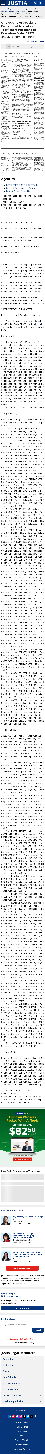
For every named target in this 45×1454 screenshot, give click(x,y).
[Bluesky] (28, 1416)
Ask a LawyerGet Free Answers (11, 1294)
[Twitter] (31, 1416)
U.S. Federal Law (11, 1383)
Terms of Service (22, 1440)
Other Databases (12, 1395)
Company (22, 1431)
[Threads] (24, 1416)
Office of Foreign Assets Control (21, 188)
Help (22, 1436)
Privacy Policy (22, 1445)
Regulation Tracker (15, 9)
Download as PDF (35, 41)
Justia (3, 9)
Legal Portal (22, 1427)
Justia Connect (22, 1422)
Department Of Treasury (33, 9)
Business (7, 1371)
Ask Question (22, 1308)
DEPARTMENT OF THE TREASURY (22, 185)
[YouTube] (13, 1416)
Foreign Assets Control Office (14, 11)
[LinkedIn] (9, 1416)
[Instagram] (20, 1416)
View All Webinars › (23, 1268)
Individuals (8, 1365)
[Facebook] (17, 1416)
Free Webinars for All (12, 1210)
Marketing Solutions (14, 1401)
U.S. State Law (10, 1389)
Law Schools (9, 1377)
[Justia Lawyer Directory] (35, 1416)
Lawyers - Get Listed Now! (22, 1339)
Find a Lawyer (8, 1318)
